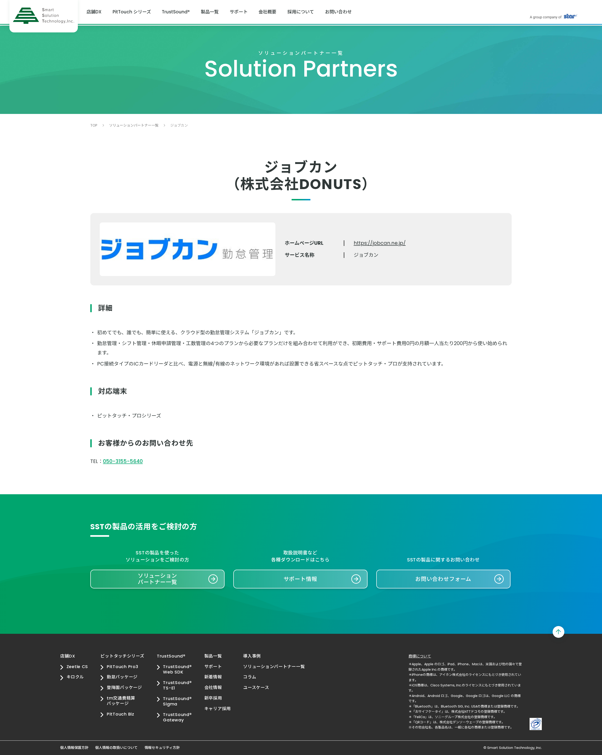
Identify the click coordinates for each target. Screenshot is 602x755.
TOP (93, 125)
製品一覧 (210, 12)
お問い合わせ (338, 12)
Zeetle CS (77, 666)
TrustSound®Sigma (177, 701)
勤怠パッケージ (122, 677)
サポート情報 (300, 579)
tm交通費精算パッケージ (121, 700)
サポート (239, 12)
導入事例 (252, 656)
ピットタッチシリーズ (122, 656)
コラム (249, 677)
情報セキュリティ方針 (162, 748)
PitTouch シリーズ (132, 12)
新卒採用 (213, 698)
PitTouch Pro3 (122, 666)
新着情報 (213, 677)
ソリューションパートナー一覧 (133, 125)
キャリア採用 (217, 708)
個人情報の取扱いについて (116, 748)
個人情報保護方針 (74, 748)
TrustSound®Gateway (177, 717)
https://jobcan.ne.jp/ (380, 243)
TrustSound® (176, 12)
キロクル (75, 677)
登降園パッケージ (124, 687)
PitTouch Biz (120, 714)
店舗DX (94, 12)
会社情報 (213, 687)
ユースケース (256, 687)
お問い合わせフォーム (443, 579)
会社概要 (267, 12)
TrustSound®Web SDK (177, 669)
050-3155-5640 (123, 461)
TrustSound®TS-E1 (177, 685)
